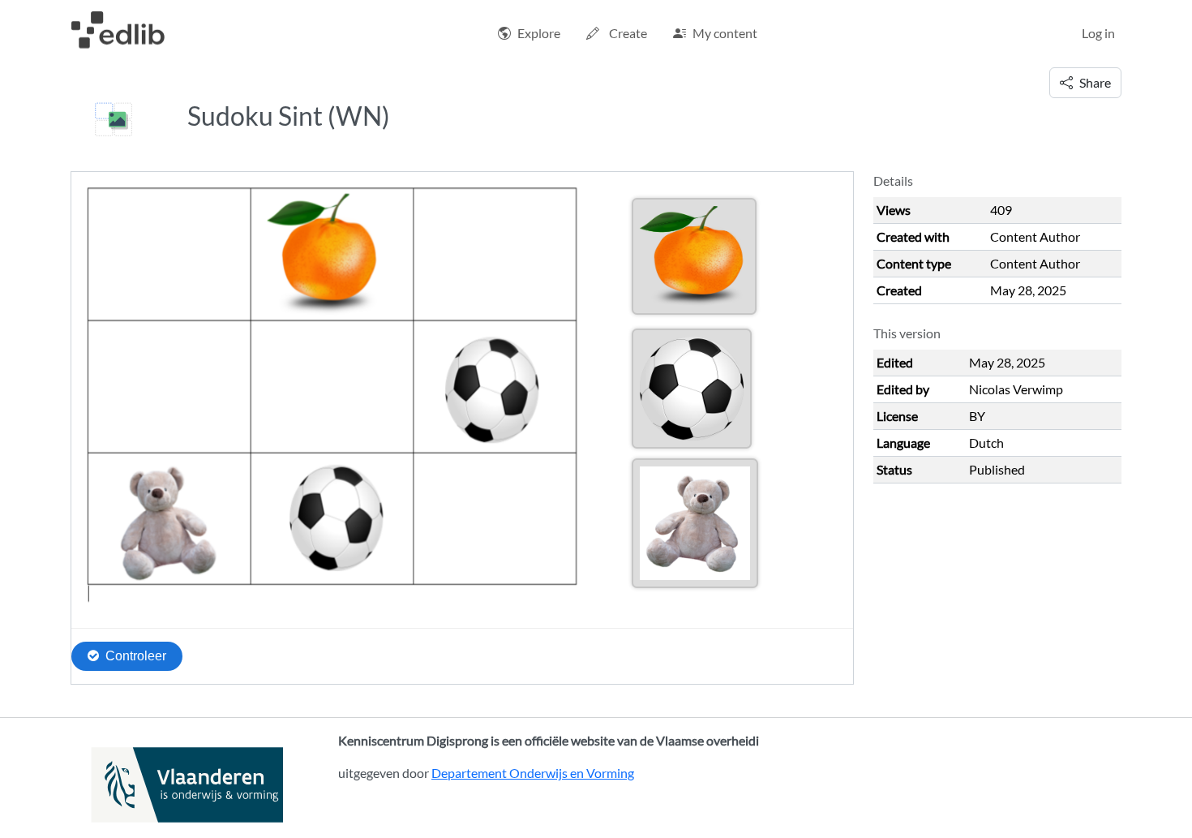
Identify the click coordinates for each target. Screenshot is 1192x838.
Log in (1098, 33)
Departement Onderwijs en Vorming (532, 772)
